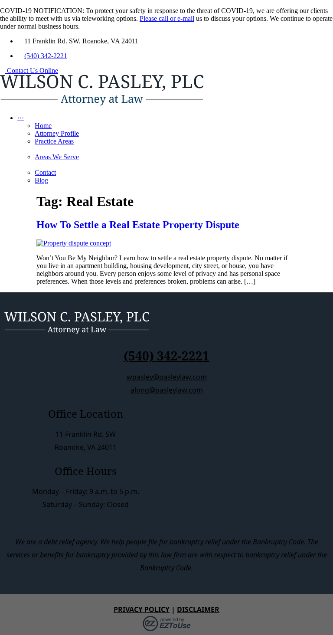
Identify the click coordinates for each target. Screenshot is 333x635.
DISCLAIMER (198, 609)
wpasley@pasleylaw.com (167, 377)
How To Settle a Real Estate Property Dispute (137, 224)
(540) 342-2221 (45, 55)
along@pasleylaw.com (167, 390)
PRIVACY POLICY (142, 609)
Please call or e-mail (167, 18)
